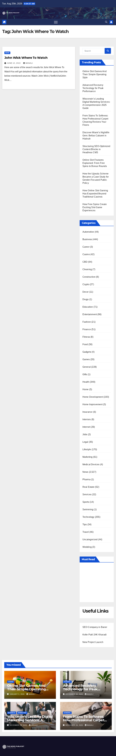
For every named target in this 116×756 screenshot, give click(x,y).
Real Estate (88, 487)
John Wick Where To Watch (26, 58)
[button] (106, 22)
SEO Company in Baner (94, 627)
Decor (85, 292)
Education (87, 307)
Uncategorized (90, 539)
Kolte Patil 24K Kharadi (94, 634)
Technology (88, 517)
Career (86, 247)
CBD (85, 262)
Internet (86, 427)
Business (87, 239)
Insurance (87, 412)
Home (85, 389)
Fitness (86, 337)
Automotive (88, 232)
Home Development (92, 397)
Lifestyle (86, 449)
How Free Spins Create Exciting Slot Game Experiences (94, 207)
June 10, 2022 (14, 63)
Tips (84, 524)
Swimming (87, 509)
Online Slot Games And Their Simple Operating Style (94, 74)
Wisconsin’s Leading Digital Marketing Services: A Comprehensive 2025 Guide (30, 720)
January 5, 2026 (17, 694)
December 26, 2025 (74, 725)
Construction (88, 277)
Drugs (85, 299)
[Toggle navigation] (55, 22)
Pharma (86, 479)
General (86, 367)
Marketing (87, 457)
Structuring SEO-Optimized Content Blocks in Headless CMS (96, 149)
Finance (86, 329)
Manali (29, 63)
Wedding (87, 547)
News (7, 53)
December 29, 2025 (19, 725)
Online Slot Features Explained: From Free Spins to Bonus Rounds (94, 163)
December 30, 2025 (74, 694)
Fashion (86, 322)
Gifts (84, 374)
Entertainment (89, 314)
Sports (85, 502)
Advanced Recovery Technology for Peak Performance (93, 88)
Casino (86, 254)
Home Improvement (92, 404)
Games (86, 359)
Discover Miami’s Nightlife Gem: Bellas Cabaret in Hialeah (95, 135)
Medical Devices (91, 464)
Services (87, 494)
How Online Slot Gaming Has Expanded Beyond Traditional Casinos (95, 193)
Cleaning (87, 269)
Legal (85, 442)
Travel (85, 532)
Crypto (85, 284)
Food (85, 344)
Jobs (84, 434)
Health (85, 382)
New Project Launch (92, 642)
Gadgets (86, 352)
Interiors (86, 419)
